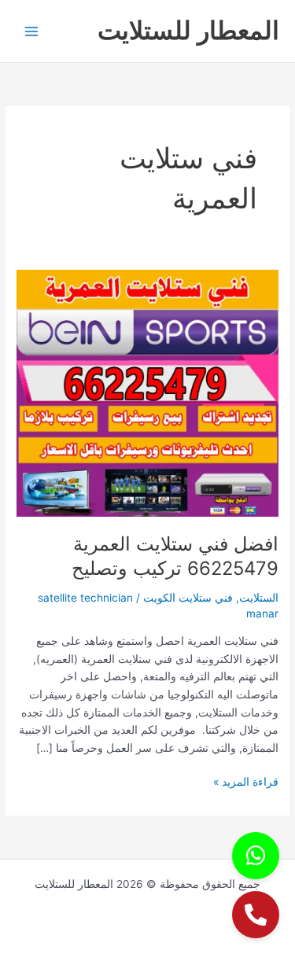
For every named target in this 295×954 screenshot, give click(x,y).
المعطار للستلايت (188, 30)
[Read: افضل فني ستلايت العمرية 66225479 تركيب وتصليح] (147, 392)
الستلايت (258, 597)
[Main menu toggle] (32, 31)
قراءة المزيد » (245, 780)
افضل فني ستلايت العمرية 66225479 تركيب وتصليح (175, 556)
